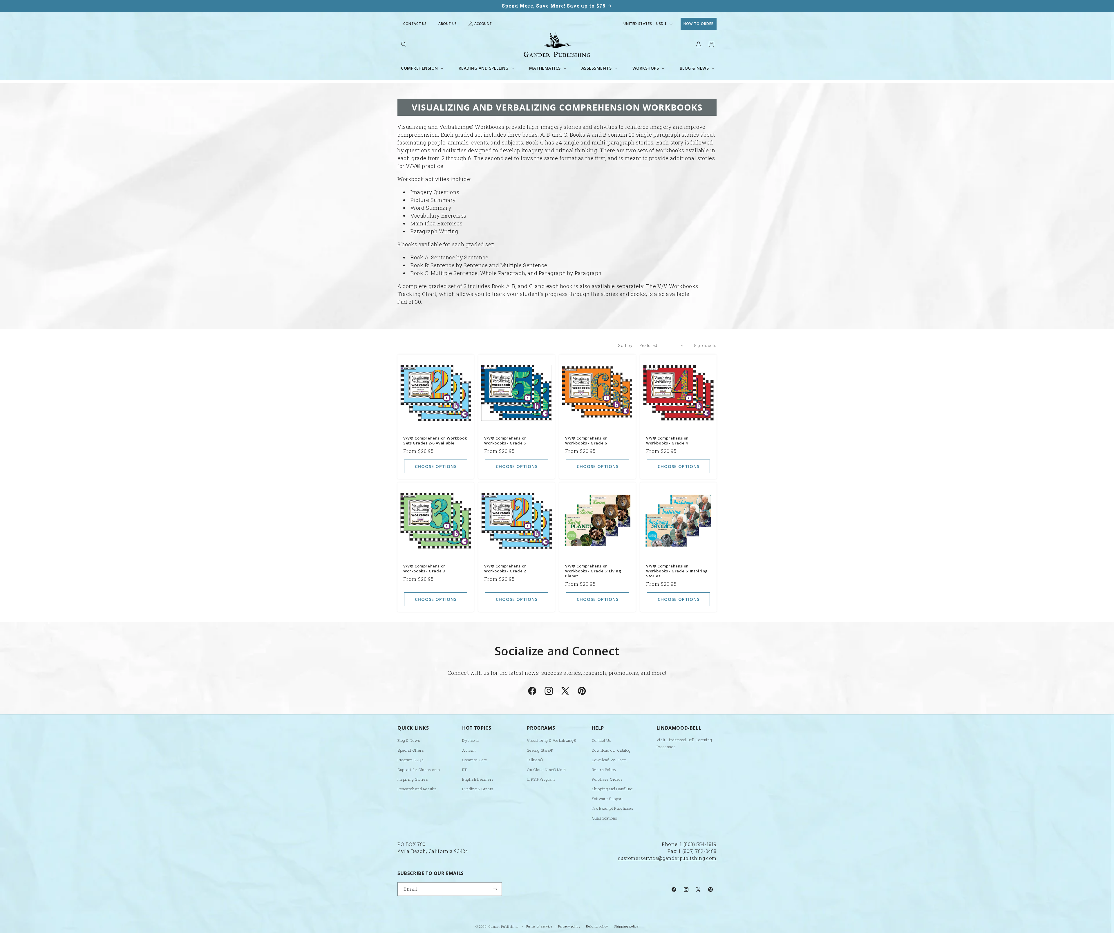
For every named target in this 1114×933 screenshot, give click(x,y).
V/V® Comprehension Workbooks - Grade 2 (505, 569)
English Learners (478, 779)
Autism (469, 750)
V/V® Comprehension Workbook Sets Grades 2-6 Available (435, 441)
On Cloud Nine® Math (546, 769)
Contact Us (415, 24)
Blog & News (408, 740)
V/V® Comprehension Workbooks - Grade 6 (586, 441)
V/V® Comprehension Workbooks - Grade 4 (667, 441)
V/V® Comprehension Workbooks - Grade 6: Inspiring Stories (677, 571)
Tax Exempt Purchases (613, 808)
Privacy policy (569, 926)
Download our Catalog (611, 750)
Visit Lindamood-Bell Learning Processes (684, 743)
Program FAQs (410, 760)
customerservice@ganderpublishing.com (667, 858)
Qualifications (604, 818)
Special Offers (410, 750)
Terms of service (539, 926)
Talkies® (535, 760)
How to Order (698, 23)
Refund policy (597, 926)
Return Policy (604, 769)
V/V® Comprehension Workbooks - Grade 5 (505, 441)
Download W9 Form (609, 760)
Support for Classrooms (418, 769)
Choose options (436, 466)
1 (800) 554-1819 (698, 844)
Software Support (607, 798)
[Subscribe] (495, 889)
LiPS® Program (541, 779)
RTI (465, 769)
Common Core (474, 760)
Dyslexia (470, 740)
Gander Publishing (504, 926)
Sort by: (625, 345)
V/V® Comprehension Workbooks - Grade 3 (424, 569)
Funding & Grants (477, 789)
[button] (403, 44)
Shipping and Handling (612, 789)
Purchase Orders (607, 779)
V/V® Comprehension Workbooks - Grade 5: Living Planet (593, 571)
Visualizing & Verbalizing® (551, 740)
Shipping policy (626, 926)
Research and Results (417, 789)
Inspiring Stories (412, 779)
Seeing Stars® (540, 750)
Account (483, 23)
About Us (447, 24)
